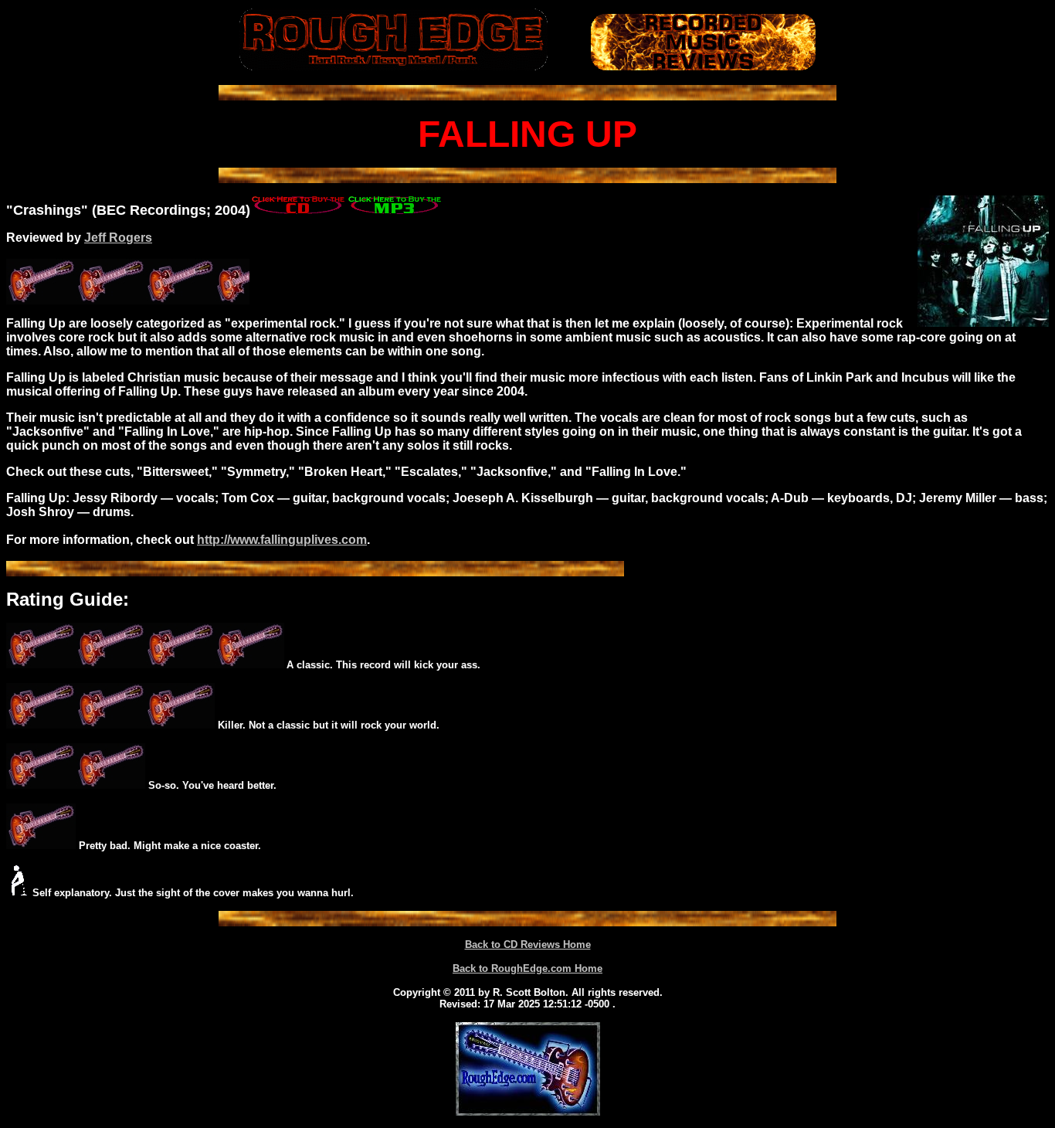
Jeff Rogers (118, 237)
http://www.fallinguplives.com (282, 539)
